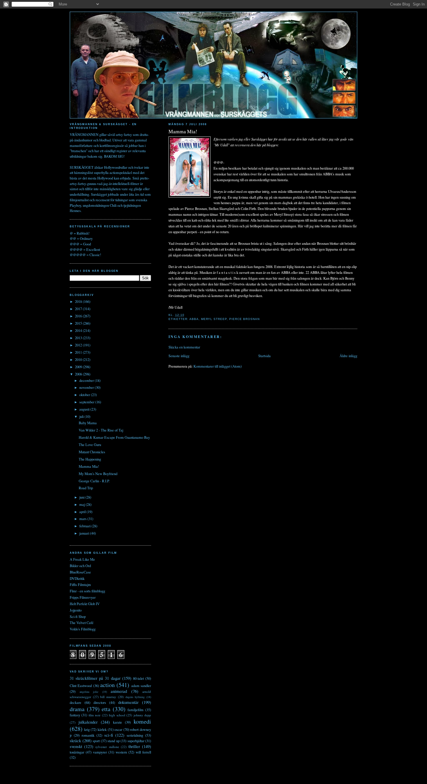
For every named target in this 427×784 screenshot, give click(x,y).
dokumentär (128, 702)
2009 (79, 366)
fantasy (75, 715)
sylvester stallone (107, 747)
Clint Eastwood (81, 685)
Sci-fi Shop (78, 616)
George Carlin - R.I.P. (94, 481)
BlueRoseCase (80, 572)
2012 (79, 345)
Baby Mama (88, 422)
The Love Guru (90, 444)
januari (84, 533)
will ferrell (143, 752)
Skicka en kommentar (184, 347)
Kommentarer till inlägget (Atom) (217, 366)
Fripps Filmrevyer (83, 597)
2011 (79, 352)
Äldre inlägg (348, 355)
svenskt (76, 746)
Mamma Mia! (182, 131)
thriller (134, 746)
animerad (119, 691)
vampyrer (100, 752)
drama (77, 709)
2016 (79, 316)
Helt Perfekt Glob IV (85, 603)
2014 (79, 330)
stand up (113, 740)
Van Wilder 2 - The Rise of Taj (101, 430)
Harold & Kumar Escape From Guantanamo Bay (114, 437)
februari (85, 526)
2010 (79, 359)
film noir (95, 715)
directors (100, 702)
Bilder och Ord (80, 565)
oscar (118, 729)
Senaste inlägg (178, 355)
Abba (194, 319)
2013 (79, 337)
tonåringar (77, 752)
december (87, 380)
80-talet (138, 678)
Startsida (264, 355)
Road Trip (86, 487)
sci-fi (108, 735)
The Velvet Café (82, 622)
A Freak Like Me (82, 559)
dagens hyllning (135, 697)
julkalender (88, 722)
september (87, 402)
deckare (75, 702)
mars (83, 518)
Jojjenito (76, 610)
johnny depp (142, 715)
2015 (79, 323)
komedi (142, 721)
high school (117, 715)
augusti (84, 409)
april (83, 511)
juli (82, 416)
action (107, 685)
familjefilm (135, 709)
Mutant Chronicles (92, 451)
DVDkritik (77, 578)
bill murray (108, 697)
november (87, 387)
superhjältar (136, 740)
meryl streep (214, 319)
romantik (88, 735)
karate (117, 722)
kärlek (102, 729)
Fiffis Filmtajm (80, 584)
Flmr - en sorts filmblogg (87, 591)
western (121, 752)
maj (82, 504)
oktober (85, 394)
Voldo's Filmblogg (83, 629)
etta (106, 709)
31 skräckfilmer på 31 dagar (95, 678)
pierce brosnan (244, 319)
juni (82, 497)
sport (96, 740)
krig (87, 729)
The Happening (90, 459)
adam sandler (141, 685)
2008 (79, 374)
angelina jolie (89, 692)
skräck (75, 740)
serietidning (135, 735)
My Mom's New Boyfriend (98, 473)
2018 (79, 301)
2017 (79, 308)
